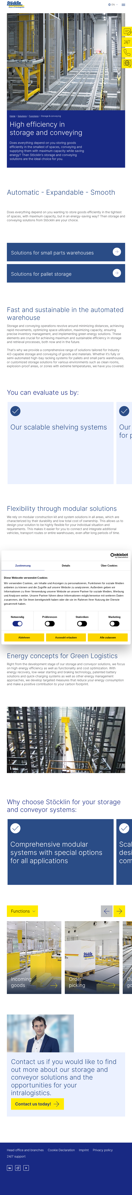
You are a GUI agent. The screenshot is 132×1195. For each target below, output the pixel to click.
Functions (33, 116)
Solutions (22, 116)
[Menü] (123, 4)
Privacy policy (103, 1150)
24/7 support (16, 1156)
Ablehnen (24, 637)
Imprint (84, 1150)
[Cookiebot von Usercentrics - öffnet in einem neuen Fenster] (113, 555)
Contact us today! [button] (33, 1103)
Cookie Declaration (61, 1150)
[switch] (50, 623)
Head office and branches (25, 1150)
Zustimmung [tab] (23, 565)
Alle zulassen (108, 637)
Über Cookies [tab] (109, 565)
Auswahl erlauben (66, 637)
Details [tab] (66, 565)
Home (12, 116)
